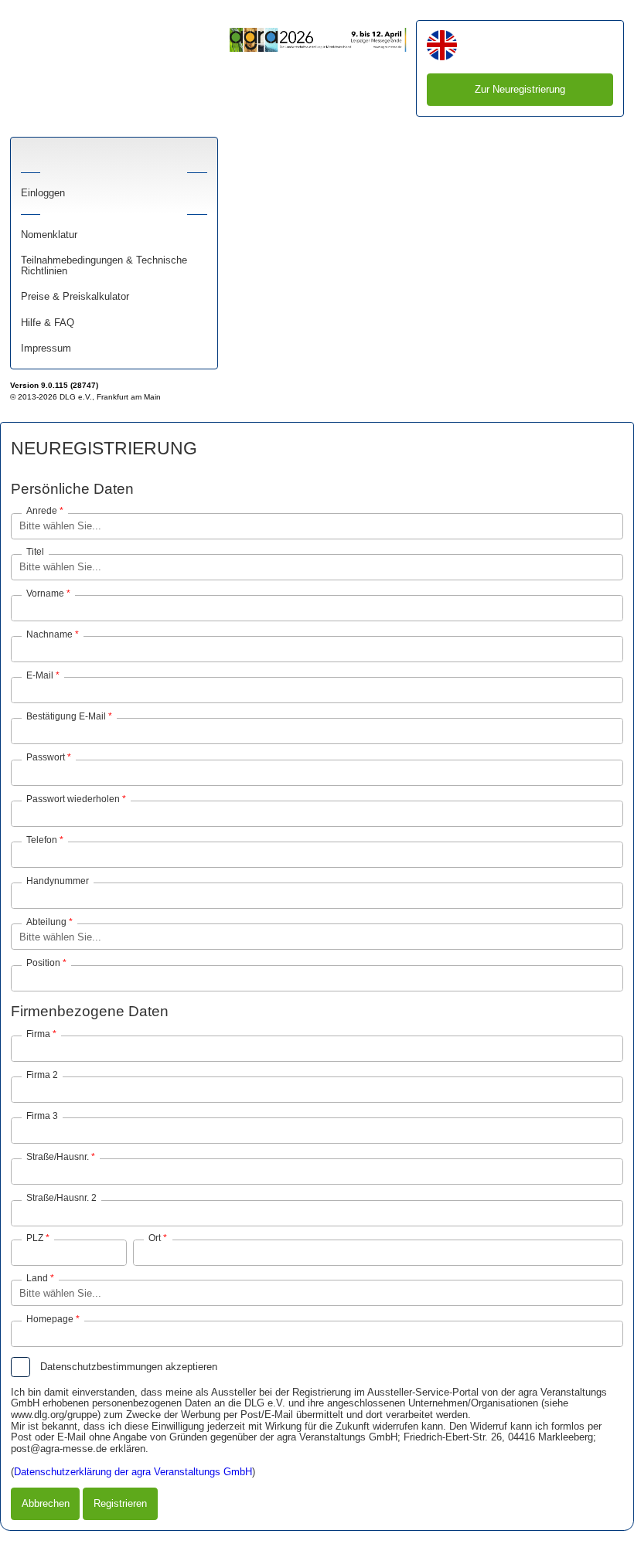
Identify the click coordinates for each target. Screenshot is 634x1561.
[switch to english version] (442, 46)
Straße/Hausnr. (57, 1156)
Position (43, 963)
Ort (154, 1238)
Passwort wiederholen (73, 799)
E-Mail (39, 675)
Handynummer (57, 881)
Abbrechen (46, 1503)
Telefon (41, 840)
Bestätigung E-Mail (66, 716)
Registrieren (120, 1503)
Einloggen (43, 193)
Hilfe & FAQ (47, 323)
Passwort (45, 757)
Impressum (46, 348)
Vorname (45, 593)
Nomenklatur (49, 235)
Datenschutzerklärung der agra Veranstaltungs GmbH (133, 1472)
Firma (38, 1033)
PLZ (34, 1238)
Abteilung (46, 922)
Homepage (49, 1319)
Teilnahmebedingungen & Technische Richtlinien (104, 266)
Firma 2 (42, 1075)
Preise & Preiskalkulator (75, 296)
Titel (35, 551)
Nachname (49, 634)
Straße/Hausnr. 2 (61, 1197)
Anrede (41, 510)
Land (37, 1278)
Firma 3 (42, 1116)
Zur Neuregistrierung (520, 89)
